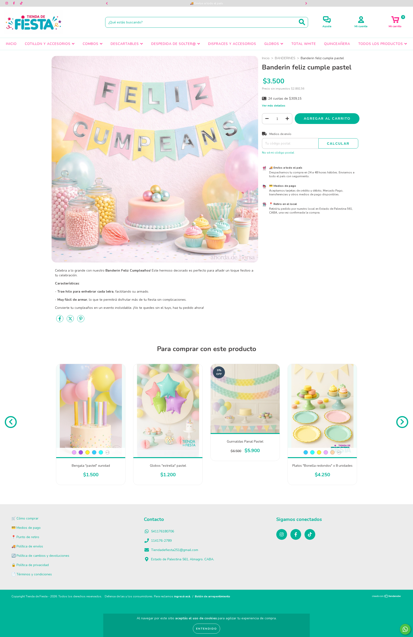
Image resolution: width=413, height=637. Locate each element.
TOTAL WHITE (303, 44)
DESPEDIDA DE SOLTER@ (174, 44)
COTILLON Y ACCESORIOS (48, 44)
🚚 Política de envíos (27, 546)
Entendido (206, 629)
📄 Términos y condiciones (31, 574)
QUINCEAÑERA (337, 44)
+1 (107, 452)
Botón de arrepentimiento (212, 596)
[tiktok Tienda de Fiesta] (21, 3)
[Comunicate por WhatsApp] (405, 629)
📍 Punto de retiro (25, 537)
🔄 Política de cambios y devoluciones (40, 555)
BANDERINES (285, 58)
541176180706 (162, 531)
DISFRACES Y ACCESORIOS (232, 44)
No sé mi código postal (278, 153)
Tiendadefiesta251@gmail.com (174, 550)
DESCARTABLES (125, 44)
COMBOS (91, 44)
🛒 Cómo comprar (24, 518)
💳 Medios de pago (26, 527)
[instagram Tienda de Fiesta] (7, 3)
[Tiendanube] (387, 597)
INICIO (11, 44)
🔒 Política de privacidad (30, 565)
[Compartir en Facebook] (60, 320)
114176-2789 (161, 540)
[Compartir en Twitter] (71, 320)
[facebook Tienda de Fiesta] (14, 3)
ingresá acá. (182, 596)
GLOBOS (272, 44)
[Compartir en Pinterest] (80, 320)
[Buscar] (302, 22)
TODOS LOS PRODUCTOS (381, 44)
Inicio (266, 58)
